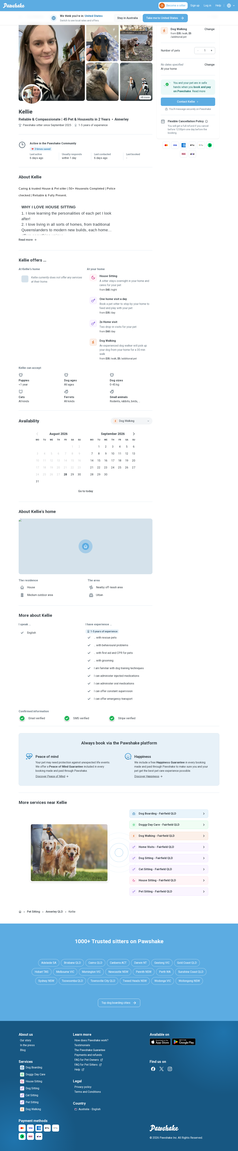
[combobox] (131, 421)
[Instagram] (169, 1068)
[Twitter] (161, 1068)
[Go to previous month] (37, 433)
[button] (188, 87)
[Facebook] (153, 1068)
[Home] (20, 911)
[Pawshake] (14, 5)
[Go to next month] (133, 433)
